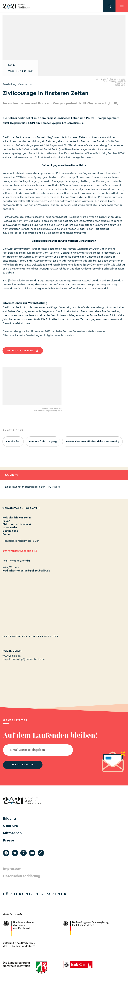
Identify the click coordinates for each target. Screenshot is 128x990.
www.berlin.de (11, 656)
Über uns (10, 826)
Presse (8, 840)
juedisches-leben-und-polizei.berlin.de (26, 570)
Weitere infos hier (20, 351)
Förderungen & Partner (35, 894)
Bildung (9, 818)
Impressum (12, 868)
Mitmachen (12, 833)
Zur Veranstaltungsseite (17, 550)
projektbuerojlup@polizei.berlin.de (23, 659)
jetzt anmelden (23, 765)
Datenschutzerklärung (21, 876)
